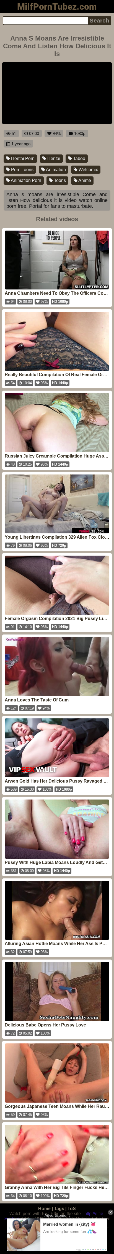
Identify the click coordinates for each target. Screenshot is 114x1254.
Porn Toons (21, 169)
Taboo (78, 158)
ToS (72, 1208)
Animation (55, 169)
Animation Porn (25, 180)
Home (44, 1208)
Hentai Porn (22, 158)
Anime (84, 180)
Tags (59, 1208)
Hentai (53, 158)
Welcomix (87, 169)
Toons (59, 180)
